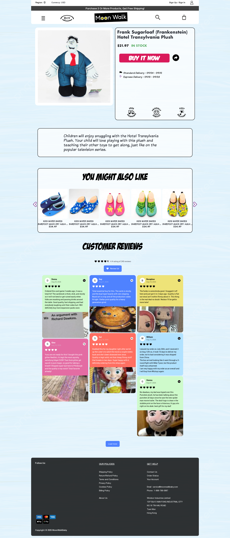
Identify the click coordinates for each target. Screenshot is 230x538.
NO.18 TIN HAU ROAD (156, 505)
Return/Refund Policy (108, 476)
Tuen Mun (151, 509)
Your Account (153, 479)
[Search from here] (158, 17)
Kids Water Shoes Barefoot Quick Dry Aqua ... (53, 223)
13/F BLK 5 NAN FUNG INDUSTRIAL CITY (165, 502)
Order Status (153, 476)
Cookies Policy (105, 487)
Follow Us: (40, 463)
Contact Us (152, 472)
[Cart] (184, 17)
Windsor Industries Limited (158, 498)
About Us (103, 498)
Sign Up (173, 2)
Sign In (182, 2)
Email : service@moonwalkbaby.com (162, 487)
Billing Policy (104, 491)
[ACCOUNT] (192, 3)
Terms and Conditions (108, 479)
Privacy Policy (105, 483)
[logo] (111, 17)
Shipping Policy (105, 472)
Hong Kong (152, 513)
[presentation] (35, 204)
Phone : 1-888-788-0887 (157, 491)
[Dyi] (67, 16)
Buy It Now (144, 58)
